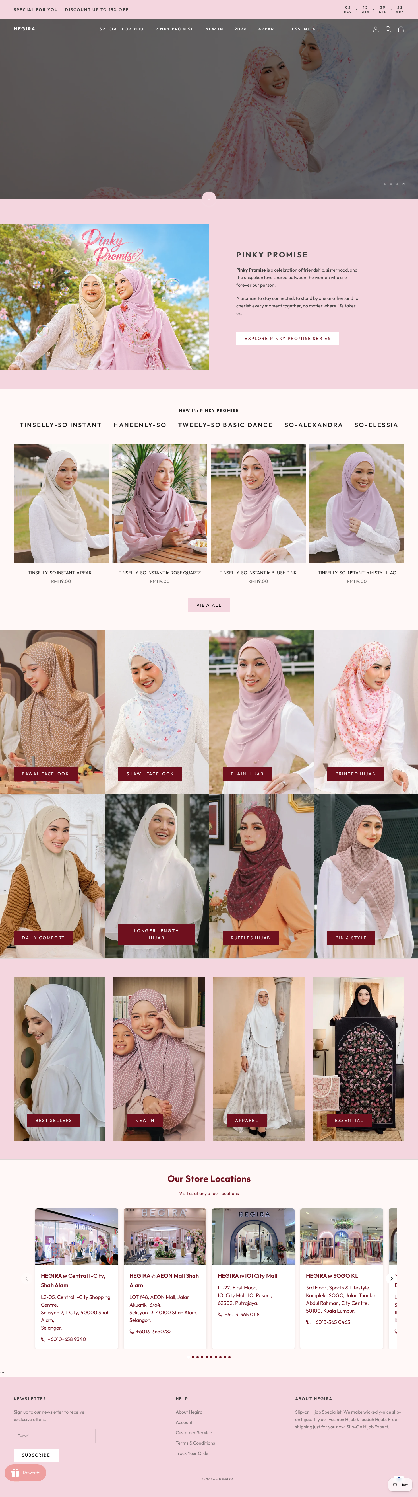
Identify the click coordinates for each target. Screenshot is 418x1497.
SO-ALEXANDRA (314, 425)
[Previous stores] (26, 1278)
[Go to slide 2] (193, 1357)
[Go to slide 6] (211, 1357)
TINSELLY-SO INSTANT (61, 425)
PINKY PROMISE (174, 29)
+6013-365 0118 (241, 1314)
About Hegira (189, 1412)
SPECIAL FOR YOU (122, 29)
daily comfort (43, 937)
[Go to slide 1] (188, 1357)
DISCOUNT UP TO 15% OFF (97, 9)
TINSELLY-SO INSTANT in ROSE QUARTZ (160, 572)
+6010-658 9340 (67, 1339)
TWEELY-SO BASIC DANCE (225, 425)
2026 (241, 29)
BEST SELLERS (54, 1120)
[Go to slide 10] (229, 1357)
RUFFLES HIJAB (250, 937)
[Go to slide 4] (202, 1357)
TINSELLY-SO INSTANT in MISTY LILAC (357, 572)
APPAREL (269, 29)
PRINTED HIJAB (356, 773)
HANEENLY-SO (140, 425)
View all (209, 605)
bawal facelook (45, 773)
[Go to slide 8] (220, 1357)
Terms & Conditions (195, 1443)
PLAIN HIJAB (247, 773)
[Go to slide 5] (207, 1357)
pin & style (351, 937)
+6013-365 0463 (331, 1322)
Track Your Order (193, 1453)
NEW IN (214, 29)
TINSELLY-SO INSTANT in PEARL (61, 572)
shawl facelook (150, 773)
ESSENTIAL (305, 29)
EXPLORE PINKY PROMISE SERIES (288, 338)
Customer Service (194, 1432)
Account (184, 1422)
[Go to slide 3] (197, 1357)
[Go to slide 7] (216, 1357)
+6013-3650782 (153, 1331)
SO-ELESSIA (376, 425)
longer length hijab (156, 934)
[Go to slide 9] (225, 1357)
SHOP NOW (36, 173)
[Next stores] (391, 1278)
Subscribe (36, 1455)
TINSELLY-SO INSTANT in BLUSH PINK (258, 572)
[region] (209, 109)
